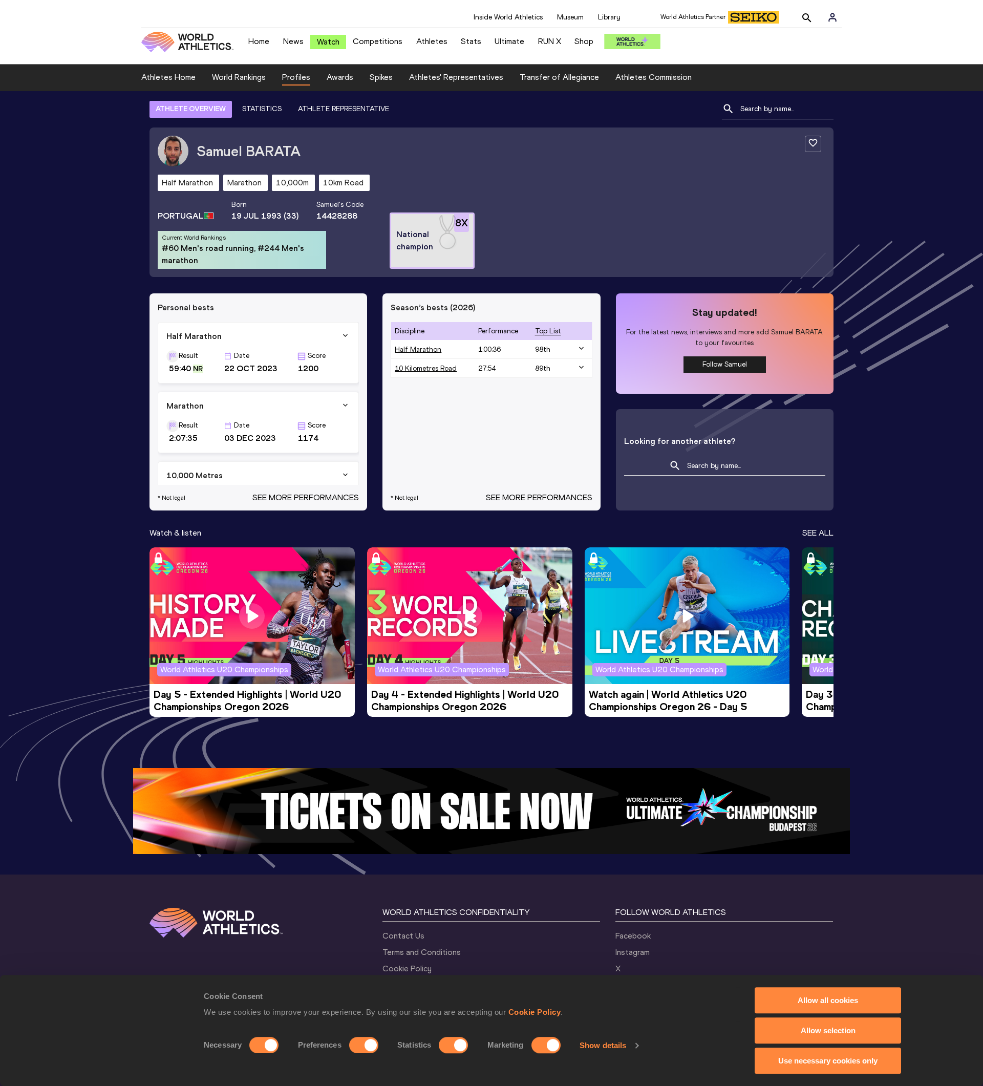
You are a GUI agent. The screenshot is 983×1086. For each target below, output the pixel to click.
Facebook (633, 936)
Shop (583, 41)
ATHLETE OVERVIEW (191, 108)
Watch (328, 42)
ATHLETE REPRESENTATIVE (343, 108)
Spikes (381, 77)
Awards (340, 77)
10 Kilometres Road (426, 368)
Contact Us (403, 936)
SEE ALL (818, 533)
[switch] (363, 1045)
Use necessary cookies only (828, 1060)
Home (258, 41)
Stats (471, 41)
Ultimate (509, 41)
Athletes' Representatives (456, 77)
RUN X (549, 41)
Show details (603, 1045)
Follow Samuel (724, 364)
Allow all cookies (828, 1000)
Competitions (377, 41)
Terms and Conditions (421, 952)
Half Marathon (418, 349)
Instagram (632, 952)
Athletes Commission (653, 77)
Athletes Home (168, 77)
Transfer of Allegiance (559, 77)
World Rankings (239, 77)
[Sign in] (832, 17)
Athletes (431, 41)
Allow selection (828, 1030)
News (293, 41)
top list (548, 331)
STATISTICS (262, 108)
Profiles (296, 77)
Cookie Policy (534, 1012)
